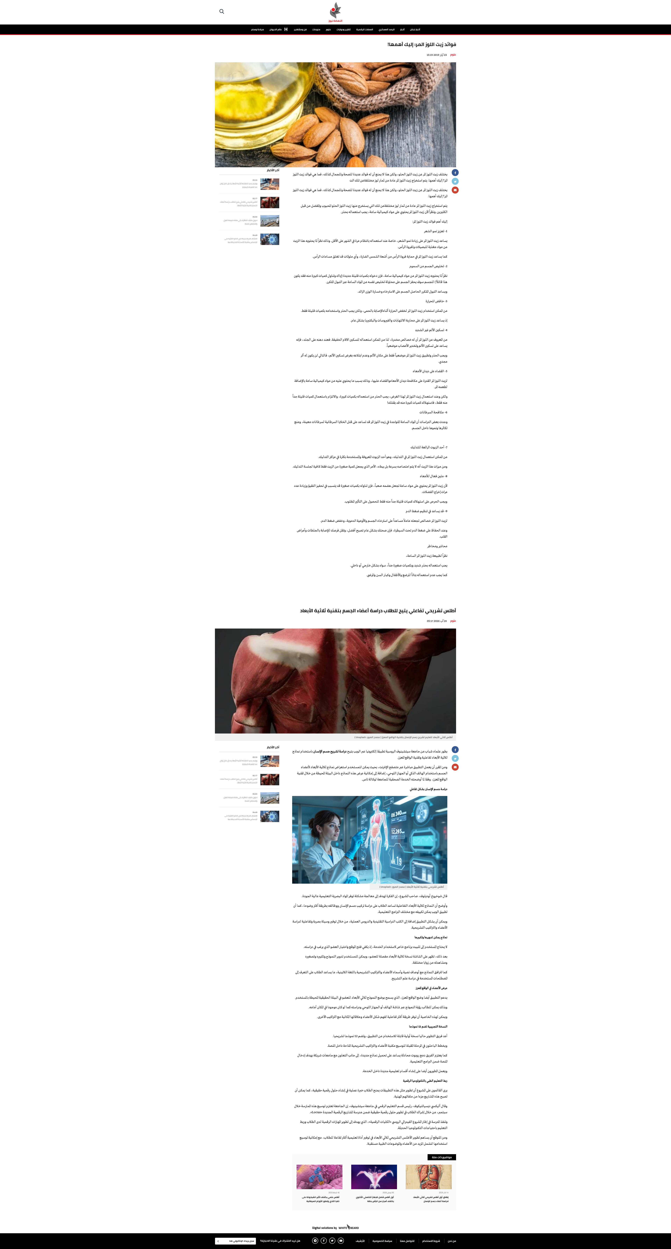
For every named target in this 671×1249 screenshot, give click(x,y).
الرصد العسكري (387, 29)
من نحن (452, 1241)
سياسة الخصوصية (382, 1241)
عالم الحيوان (275, 29)
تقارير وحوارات (344, 29)
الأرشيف (360, 1241)
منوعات (316, 29)
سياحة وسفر (257, 29)
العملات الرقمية (364, 29)
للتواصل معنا (407, 1241)
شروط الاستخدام (431, 1241)
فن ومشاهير (300, 29)
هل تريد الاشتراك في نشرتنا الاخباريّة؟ (280, 1241)
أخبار (402, 29)
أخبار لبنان (415, 29)
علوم (328, 29)
